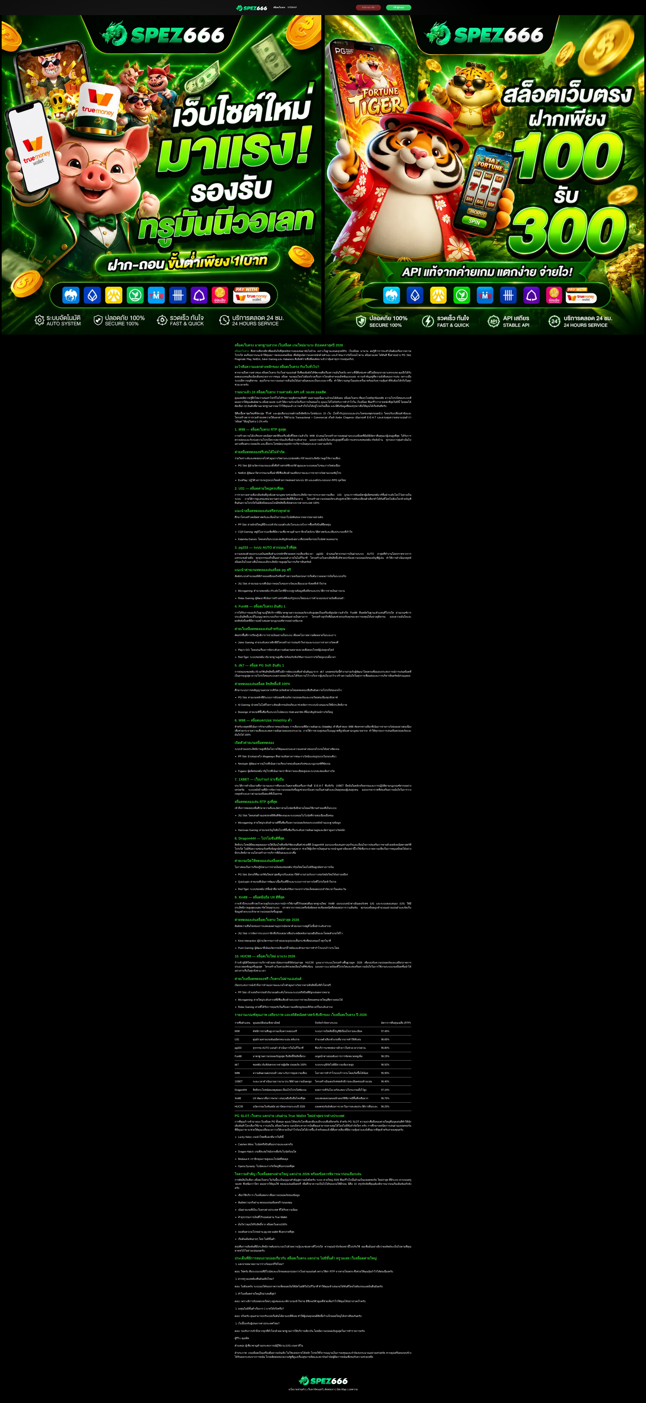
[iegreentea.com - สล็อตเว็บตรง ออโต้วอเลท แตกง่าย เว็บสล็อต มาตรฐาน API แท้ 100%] (251, 7)
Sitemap (292, 7)
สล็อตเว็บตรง (279, 7)
